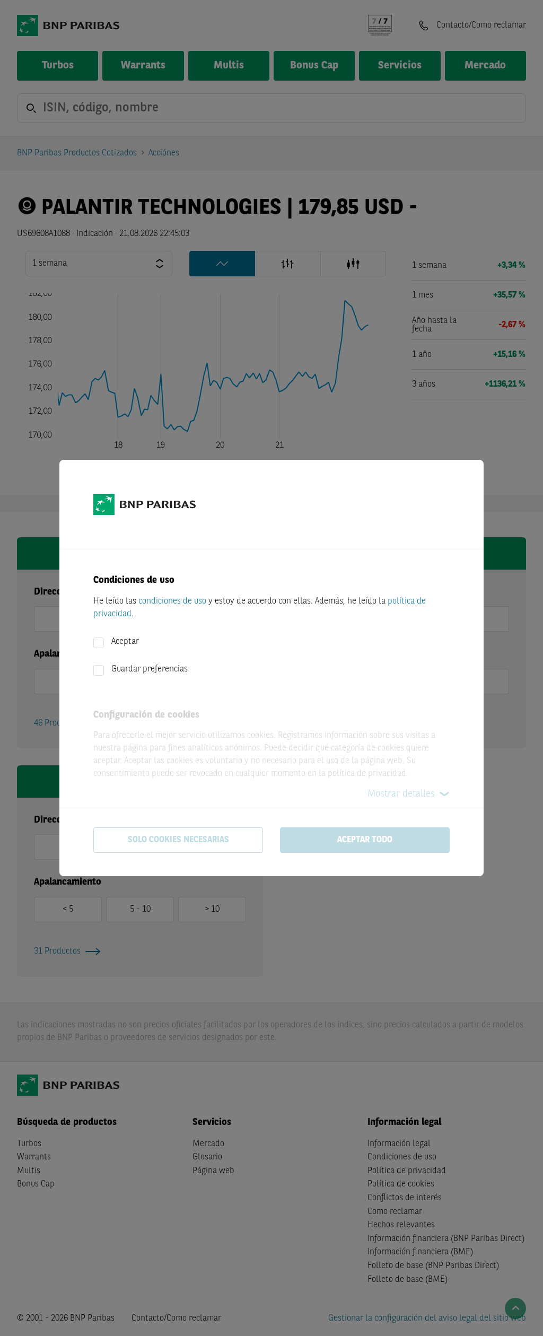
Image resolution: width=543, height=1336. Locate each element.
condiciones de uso (172, 601)
